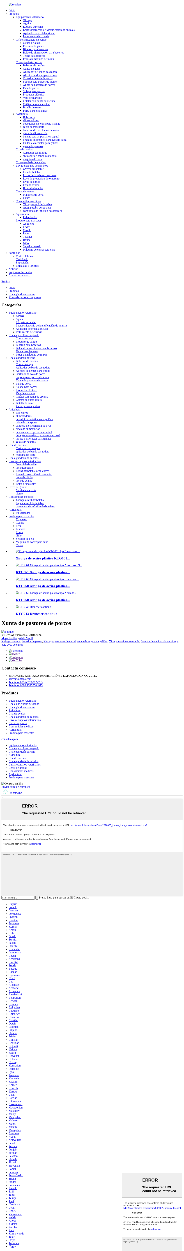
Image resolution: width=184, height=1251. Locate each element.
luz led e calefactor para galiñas (40, 142)
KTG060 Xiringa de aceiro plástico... (43, 586)
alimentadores (31, 120)
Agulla (27, 23)
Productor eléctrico (33, 94)
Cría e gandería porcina (29, 62)
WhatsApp (16, 792)
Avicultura (22, 113)
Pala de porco (30, 88)
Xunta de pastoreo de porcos (39, 84)
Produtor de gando (33, 46)
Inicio (12, 10)
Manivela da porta (33, 194)
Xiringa (27, 20)
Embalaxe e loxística (27, 265)
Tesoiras (27, 236)
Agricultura (22, 214)
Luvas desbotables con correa (39, 175)
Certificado (22, 259)
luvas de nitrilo (31, 181)
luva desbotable (32, 172)
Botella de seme (32, 107)
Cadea (26, 226)
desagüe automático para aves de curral (45, 139)
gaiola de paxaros (33, 146)
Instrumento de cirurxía (36, 36)
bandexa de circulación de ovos (41, 130)
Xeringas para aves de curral (59, 641)
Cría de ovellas (24, 149)
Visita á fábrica (24, 256)
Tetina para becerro (34, 55)
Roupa (27, 239)
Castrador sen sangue (35, 152)
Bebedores (29, 117)
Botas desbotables (33, 188)
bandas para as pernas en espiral (41, 136)
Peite (26, 233)
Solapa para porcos (34, 91)
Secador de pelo (32, 246)
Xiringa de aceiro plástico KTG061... (43, 558)
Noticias (13, 268)
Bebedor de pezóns (34, 65)
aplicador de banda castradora (40, 155)
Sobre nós (14, 252)
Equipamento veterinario (30, 16)
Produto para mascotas (28, 220)
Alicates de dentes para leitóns (40, 75)
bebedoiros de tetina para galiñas (41, 123)
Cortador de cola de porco (37, 78)
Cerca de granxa (25, 191)
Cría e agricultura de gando (31, 39)
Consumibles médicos (28, 201)
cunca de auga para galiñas (92, 641)
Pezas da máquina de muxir (38, 58)
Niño (26, 243)
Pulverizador (30, 217)
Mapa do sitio (9, 638)
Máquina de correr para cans (39, 249)
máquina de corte (32, 159)
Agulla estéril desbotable (37, 207)
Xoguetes (28, 223)
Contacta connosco (19, 275)
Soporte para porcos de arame (40, 81)
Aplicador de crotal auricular (39, 33)
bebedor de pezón (32, 641)
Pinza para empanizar (35, 110)
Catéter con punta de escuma (39, 100)
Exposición (22, 262)
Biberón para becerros (35, 49)
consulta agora (9, 739)
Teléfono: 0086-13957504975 (26, 685)
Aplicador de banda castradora (40, 71)
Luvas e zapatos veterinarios (32, 165)
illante (26, 197)
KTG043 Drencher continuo (36, 614)
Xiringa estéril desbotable (37, 204)
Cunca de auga (31, 42)
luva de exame (31, 184)
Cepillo (27, 230)
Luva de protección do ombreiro (41, 178)
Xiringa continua (10, 641)
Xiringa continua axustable (124, 641)
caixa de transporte (33, 126)
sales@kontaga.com (20, 678)
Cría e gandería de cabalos (31, 162)
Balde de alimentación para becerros (43, 52)
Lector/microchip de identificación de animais (49, 29)
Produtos (14, 13)
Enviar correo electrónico (15, 786)
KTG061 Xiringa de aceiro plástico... (43, 572)
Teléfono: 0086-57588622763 (26, 682)
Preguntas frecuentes (20, 272)
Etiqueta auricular (33, 26)
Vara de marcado (32, 97)
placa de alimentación (35, 133)
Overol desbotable (33, 168)
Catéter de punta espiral (36, 104)
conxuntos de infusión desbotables (42, 210)
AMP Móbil (26, 638)
